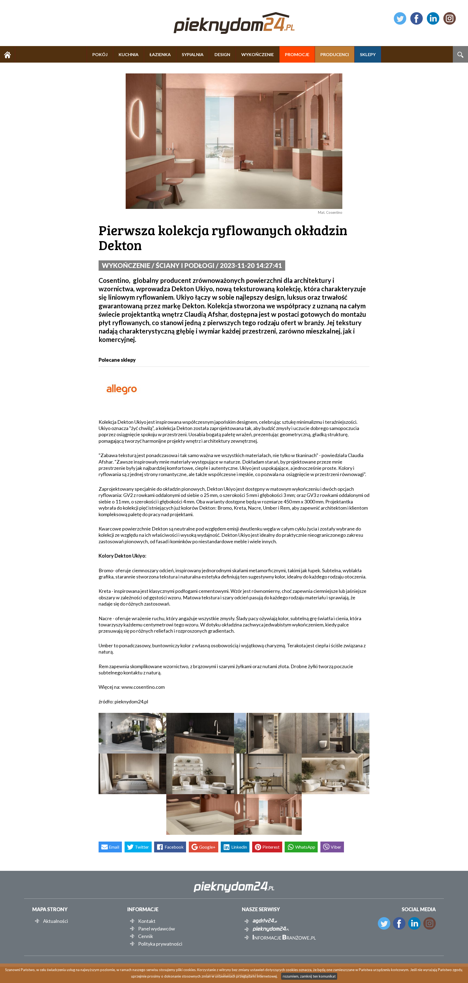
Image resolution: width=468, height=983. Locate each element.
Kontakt (146, 921)
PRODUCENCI (334, 54)
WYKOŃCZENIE (257, 54)
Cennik (145, 936)
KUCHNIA (128, 54)
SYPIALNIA (192, 54)
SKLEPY (368, 54)
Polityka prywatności (160, 944)
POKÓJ (100, 54)
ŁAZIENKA (160, 54)
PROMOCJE (297, 54)
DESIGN (222, 54)
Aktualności (55, 921)
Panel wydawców (156, 929)
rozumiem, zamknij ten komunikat (309, 976)
